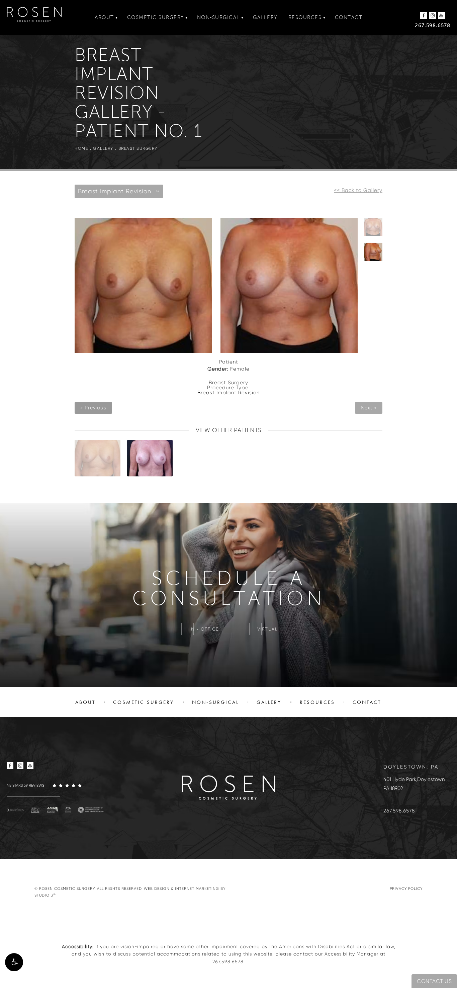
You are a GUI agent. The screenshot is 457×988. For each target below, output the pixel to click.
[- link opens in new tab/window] (15, 809)
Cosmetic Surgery (155, 17)
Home (81, 148)
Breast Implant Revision (228, 393)
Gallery (265, 17)
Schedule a (228, 589)
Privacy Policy (406, 888)
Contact (349, 17)
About (104, 17)
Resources (305, 17)
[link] (57, 785)
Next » (369, 407)
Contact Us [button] (434, 981)
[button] (14, 962)
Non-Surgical (218, 17)
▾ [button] (116, 17)
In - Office (204, 629)
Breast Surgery (138, 148)
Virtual (267, 629)
